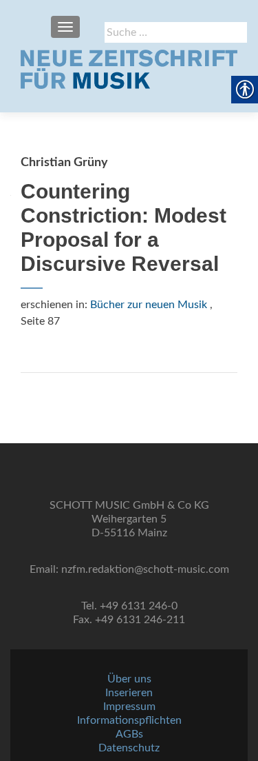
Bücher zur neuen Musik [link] (148, 304)
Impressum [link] (129, 706)
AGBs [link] (129, 734)
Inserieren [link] (129, 692)
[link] (129, 69)
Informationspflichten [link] (129, 720)
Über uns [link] (129, 678)
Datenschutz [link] (129, 747)
